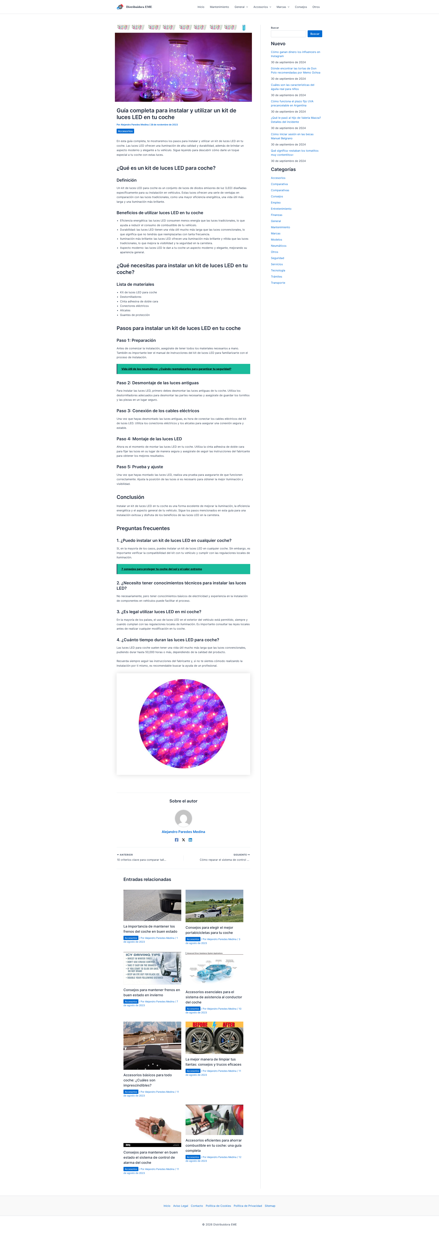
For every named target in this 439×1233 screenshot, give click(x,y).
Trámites (276, 276)
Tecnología (278, 270)
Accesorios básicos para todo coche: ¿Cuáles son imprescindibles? (147, 1080)
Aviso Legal (180, 1205)
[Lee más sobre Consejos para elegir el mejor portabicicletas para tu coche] (214, 905)
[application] (246, 7)
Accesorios (125, 131)
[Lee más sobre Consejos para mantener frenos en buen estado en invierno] (152, 968)
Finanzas (276, 215)
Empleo (276, 202)
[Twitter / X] (183, 840)
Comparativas (280, 190)
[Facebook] (176, 840)
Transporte (278, 282)
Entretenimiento (281, 208)
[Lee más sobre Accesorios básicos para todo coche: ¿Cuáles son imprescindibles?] (152, 1045)
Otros (274, 252)
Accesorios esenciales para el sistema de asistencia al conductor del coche (214, 997)
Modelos (276, 239)
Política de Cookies (218, 1205)
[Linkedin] (190, 840)
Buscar (275, 27)
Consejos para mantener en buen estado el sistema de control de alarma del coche (150, 1157)
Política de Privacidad (248, 1205)
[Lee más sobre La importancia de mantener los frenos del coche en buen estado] (152, 905)
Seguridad (277, 258)
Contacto (197, 1205)
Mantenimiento (280, 227)
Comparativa (279, 184)
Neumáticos (278, 245)
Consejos (277, 196)
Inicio (167, 1205)
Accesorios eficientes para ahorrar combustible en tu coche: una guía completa (214, 1145)
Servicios (277, 264)
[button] (241, 7)
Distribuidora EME (139, 7)
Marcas (275, 233)
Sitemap (270, 1205)
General (276, 221)
